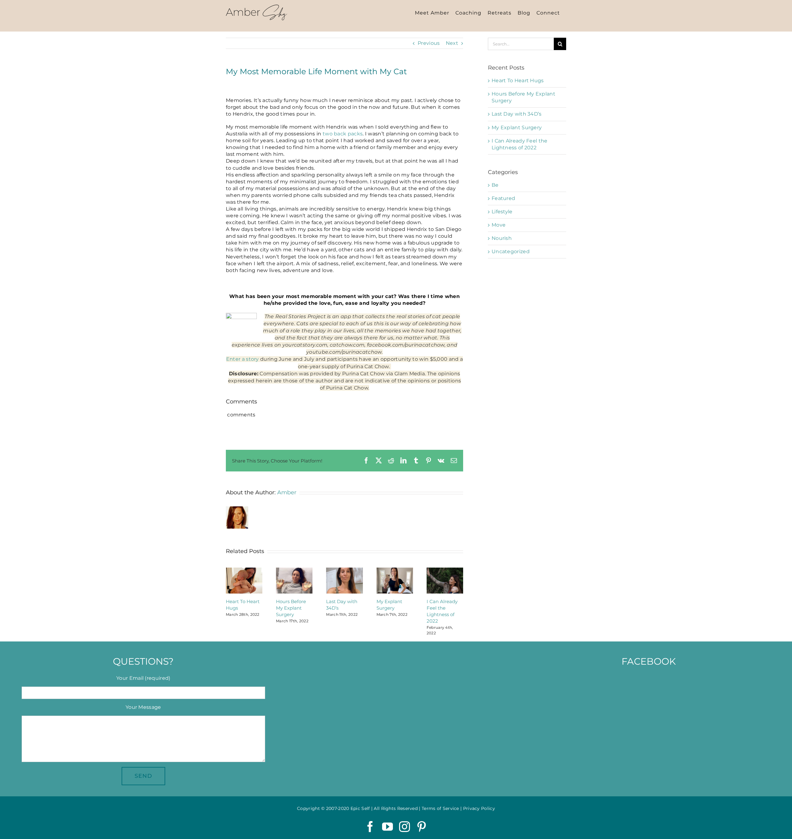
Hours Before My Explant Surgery (291, 607)
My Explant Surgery (517, 127)
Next (452, 43)
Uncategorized (511, 251)
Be (495, 185)
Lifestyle (502, 212)
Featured (503, 198)
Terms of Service (440, 808)
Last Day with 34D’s (517, 114)
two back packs (343, 134)
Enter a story (242, 359)
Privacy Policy (479, 808)
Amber (286, 492)
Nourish (502, 238)
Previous (429, 43)
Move (499, 225)
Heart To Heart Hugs (518, 80)
